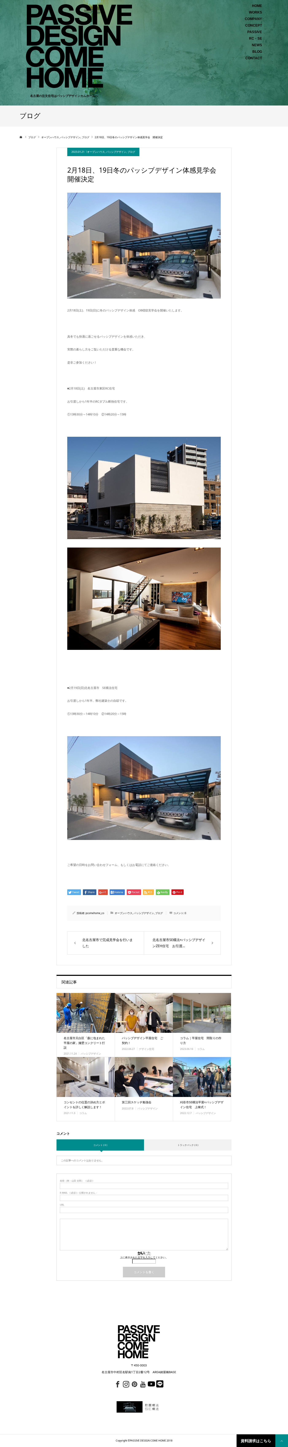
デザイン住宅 (146, 1049)
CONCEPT (253, 25)
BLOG (257, 51)
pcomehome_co (95, 913)
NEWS (257, 45)
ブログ (131, 152)
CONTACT (253, 58)
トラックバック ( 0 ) (188, 1145)
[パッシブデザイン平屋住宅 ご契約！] (144, 1013)
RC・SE (255, 38)
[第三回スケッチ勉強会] (144, 1077)
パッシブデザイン (116, 152)
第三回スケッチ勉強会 (136, 1102)
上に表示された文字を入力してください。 (144, 1257)
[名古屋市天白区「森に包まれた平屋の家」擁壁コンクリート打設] (86, 1013)
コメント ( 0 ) (100, 1145)
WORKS (255, 12)
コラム (201, 1049)
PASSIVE (254, 32)
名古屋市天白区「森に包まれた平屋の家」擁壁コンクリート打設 (84, 1042)
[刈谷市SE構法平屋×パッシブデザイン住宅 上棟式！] (202, 1077)
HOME (257, 6)
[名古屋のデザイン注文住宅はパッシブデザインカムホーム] (79, 46)
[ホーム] (21, 137)
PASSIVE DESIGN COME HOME (148, 1440)
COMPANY (253, 19)
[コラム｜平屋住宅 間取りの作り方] (202, 1013)
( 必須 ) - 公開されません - (78, 1192)
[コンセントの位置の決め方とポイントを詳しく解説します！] (86, 1077)
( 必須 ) (76, 1180)
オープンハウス (96, 152)
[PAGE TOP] (281, 1440)
